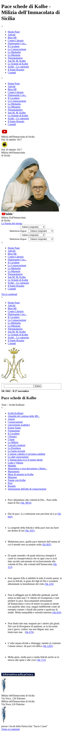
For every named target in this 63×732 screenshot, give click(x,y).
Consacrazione (15, 422)
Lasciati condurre (16, 445)
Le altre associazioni (18, 456)
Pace (10, 483)
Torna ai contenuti (10, 729)
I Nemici (12, 436)
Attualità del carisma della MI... (24, 416)
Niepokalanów (15, 58)
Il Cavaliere (14, 46)
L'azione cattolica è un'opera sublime (26, 454)
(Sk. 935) (30, 530)
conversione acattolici (19, 424)
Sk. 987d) (26, 502)
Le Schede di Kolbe (18, 63)
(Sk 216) (49, 584)
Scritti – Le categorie (18, 66)
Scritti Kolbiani (15, 413)
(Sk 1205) (48, 646)
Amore (11, 419)
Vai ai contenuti (9, 294)
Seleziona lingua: (18, 231)
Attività (11, 34)
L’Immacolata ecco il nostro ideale (25, 459)
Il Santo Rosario (16, 69)
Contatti (12, 72)
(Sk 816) (56, 612)
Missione (12, 477)
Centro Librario (16, 40)
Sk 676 (29, 632)
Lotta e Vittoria (15, 462)
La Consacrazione (17, 49)
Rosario (12, 486)
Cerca (38, 386)
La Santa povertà (16, 451)
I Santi (11, 439)
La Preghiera (14, 448)
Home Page (14, 31)
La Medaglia (14, 52)
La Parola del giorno (11, 223)
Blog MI (12, 37)
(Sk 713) (41, 660)
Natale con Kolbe (17, 480)
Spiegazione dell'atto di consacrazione (27, 489)
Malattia (12, 465)
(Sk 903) (46, 544)
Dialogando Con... (17, 43)
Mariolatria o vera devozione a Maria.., (27, 468)
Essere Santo (14, 427)
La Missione (14, 55)
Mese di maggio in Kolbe (21, 474)
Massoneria (13, 471)
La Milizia (13, 442)
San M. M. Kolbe (17, 61)
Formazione (14, 430)
